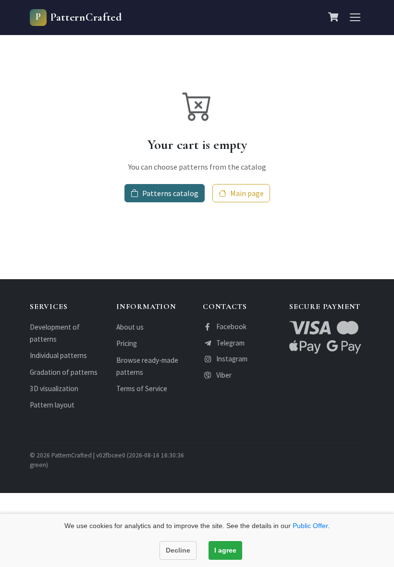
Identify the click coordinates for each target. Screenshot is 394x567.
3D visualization (54, 388)
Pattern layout (52, 404)
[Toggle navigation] (355, 17)
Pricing (126, 343)
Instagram (231, 358)
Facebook (231, 326)
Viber (224, 375)
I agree (225, 550)
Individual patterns (58, 355)
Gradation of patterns (64, 372)
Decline (178, 550)
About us (130, 327)
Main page (247, 193)
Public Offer (310, 526)
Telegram (230, 342)
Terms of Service (141, 388)
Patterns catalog (170, 193)
